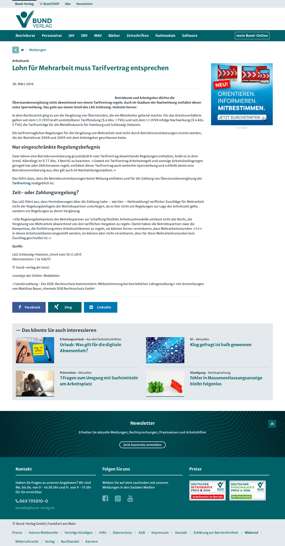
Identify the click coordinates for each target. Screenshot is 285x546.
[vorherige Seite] (15, 50)
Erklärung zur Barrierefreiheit (216, 533)
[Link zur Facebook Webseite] (105, 498)
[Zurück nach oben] (272, 424)
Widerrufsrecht (27, 542)
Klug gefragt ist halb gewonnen (221, 344)
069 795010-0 (33, 501)
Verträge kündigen (79, 533)
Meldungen (37, 50)
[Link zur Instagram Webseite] (117, 498)
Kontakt (181, 533)
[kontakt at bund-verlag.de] (35, 508)
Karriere (92, 542)
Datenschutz (122, 533)
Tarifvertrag (21, 183)
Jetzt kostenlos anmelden (142, 445)
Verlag (50, 542)
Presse (17, 533)
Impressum (160, 533)
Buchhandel (70, 542)
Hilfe (102, 533)
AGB (141, 533)
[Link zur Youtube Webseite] (130, 498)
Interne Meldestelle (43, 533)
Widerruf (251, 533)
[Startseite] (22, 50)
